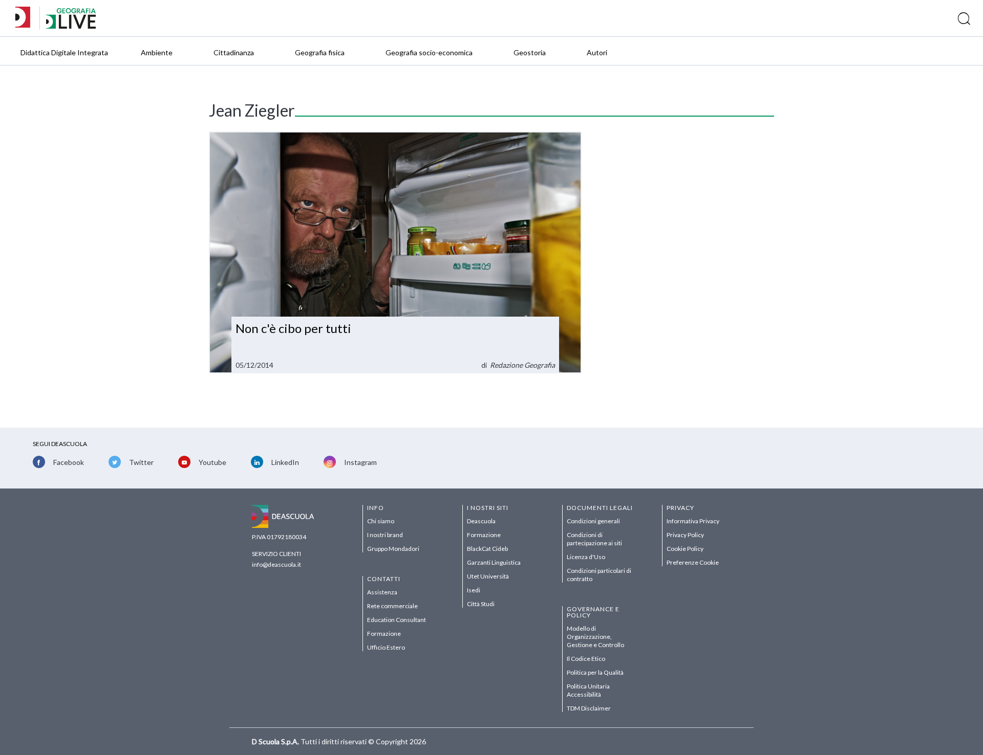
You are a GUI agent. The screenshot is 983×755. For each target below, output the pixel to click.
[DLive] (26, 18)
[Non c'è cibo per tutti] (395, 252)
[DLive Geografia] (71, 25)
